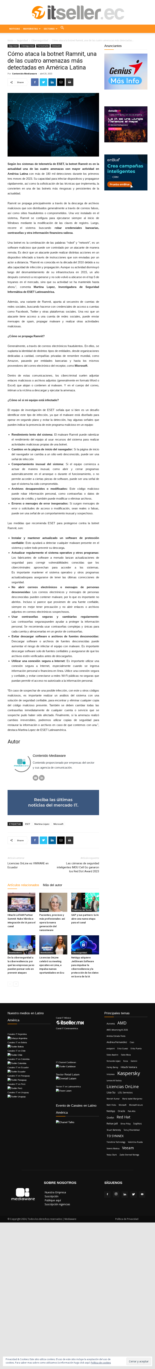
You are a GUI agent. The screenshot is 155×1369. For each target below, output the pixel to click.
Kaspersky (128, 1073)
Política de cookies (101, 1362)
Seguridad (22, 40)
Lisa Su (111, 1092)
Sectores (49, 28)
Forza (125, 1061)
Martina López (41, 823)
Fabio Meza (126, 1054)
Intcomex (111, 1074)
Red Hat (123, 1117)
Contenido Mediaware (24, 73)
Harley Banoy (112, 1067)
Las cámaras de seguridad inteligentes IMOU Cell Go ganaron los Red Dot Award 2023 (78, 867)
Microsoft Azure (136, 1105)
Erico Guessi (122, 1048)
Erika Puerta (136, 1048)
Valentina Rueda (135, 1142)
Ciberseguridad (39, 40)
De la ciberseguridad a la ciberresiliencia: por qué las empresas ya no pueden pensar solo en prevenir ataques (21, 965)
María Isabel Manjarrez (132, 1098)
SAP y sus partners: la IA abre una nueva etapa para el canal (85, 919)
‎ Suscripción (51, 1196)
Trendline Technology (116, 1142)
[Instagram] (116, 1194)
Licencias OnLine (123, 1086)
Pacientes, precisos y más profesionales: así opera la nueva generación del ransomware (52, 923)
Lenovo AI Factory (114, 1080)
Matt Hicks (111, 1105)
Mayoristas (30, 28)
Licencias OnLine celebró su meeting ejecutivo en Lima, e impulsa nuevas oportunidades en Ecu (51, 965)
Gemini (134, 1061)
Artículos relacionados (23, 885)
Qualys (110, 1117)
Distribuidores (15, 953)
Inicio (10, 40)
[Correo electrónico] (35, 778)
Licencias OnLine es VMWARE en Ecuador (28, 865)
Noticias (14, 28)
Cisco (132, 1042)
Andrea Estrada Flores (116, 1036)
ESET (27, 823)
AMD (121, 1023)
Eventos (12, 910)
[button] (62, 28)
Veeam (128, 1148)
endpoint (111, 1048)
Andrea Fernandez (117, 1042)
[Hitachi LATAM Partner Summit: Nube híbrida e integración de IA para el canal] (21, 902)
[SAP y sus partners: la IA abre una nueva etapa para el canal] (85, 902)
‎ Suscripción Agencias (57, 1204)
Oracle (121, 1111)
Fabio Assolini (112, 1054)
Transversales (43, 45)
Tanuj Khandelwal (132, 1130)
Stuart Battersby (114, 1130)
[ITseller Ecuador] (77, 12)
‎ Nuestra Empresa (55, 1192)
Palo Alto (131, 1111)
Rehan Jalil (112, 1123)
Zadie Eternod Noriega (129, 1154)
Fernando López (114, 1061)
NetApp (111, 1111)
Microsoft (58, 823)
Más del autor (52, 885)
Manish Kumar (113, 1098)
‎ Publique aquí (52, 1200)
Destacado (56, 45)
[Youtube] (142, 1194)
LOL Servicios (125, 1092)
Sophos (137, 1123)
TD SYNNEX (115, 1136)
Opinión (44, 910)
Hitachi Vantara (129, 1067)
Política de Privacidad (126, 1219)
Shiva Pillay (125, 1123)
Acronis (111, 1023)
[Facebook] (107, 1194)
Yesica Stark (112, 1154)
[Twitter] (133, 1194)
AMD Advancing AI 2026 (117, 1029)
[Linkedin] (125, 1194)
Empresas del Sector (82, 910)
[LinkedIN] (42, 778)
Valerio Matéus (113, 1148)
